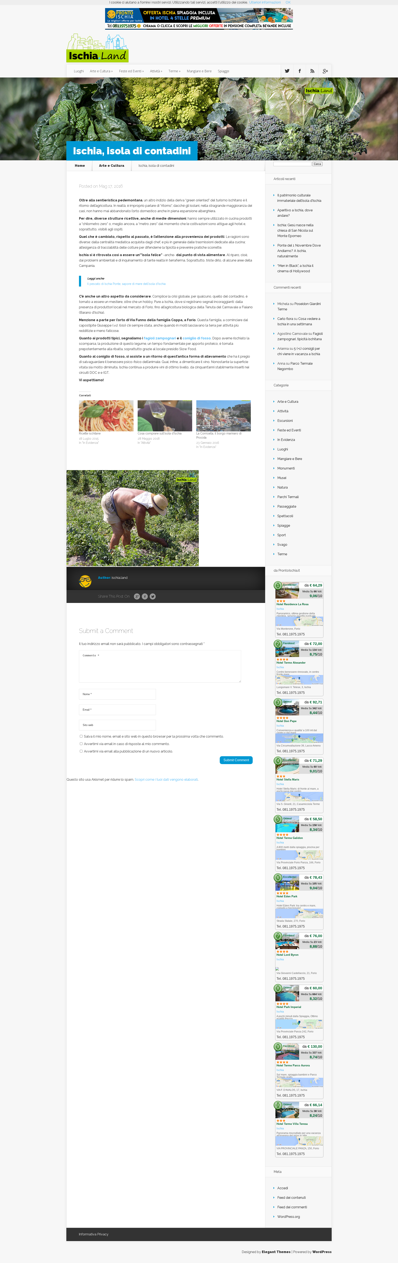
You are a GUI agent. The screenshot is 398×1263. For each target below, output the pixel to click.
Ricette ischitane (90, 433)
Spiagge (223, 71)
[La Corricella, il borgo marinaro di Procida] (223, 415)
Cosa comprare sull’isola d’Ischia (160, 433)
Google (137, 596)
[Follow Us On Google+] (325, 71)
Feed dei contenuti (291, 1198)
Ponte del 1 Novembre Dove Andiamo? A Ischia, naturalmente (299, 250)
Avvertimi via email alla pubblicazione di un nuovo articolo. (128, 751)
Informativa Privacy (93, 1234)
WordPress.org (288, 1217)
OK (288, 2)
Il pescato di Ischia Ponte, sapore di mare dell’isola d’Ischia (126, 284)
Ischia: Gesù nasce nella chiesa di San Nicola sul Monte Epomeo (295, 230)
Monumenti (286, 468)
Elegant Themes (276, 1252)
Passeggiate (286, 506)
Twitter (152, 596)
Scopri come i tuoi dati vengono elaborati (166, 780)
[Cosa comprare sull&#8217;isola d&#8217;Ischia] (165, 415)
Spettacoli (285, 516)
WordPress (322, 1252)
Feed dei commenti (292, 1207)
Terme (173, 71)
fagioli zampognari (160, 338)
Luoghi (79, 71)
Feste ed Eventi (130, 71)
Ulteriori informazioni (265, 2)
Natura (282, 487)
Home (80, 165)
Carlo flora (285, 319)
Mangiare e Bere (199, 71)
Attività (155, 71)
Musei (281, 478)
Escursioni (285, 421)
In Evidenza (286, 440)
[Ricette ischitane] (106, 415)
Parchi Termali (288, 497)
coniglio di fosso (197, 338)
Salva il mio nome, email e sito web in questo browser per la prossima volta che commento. (154, 736)
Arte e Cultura (100, 71)
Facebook (145, 596)
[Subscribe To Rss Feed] (312, 71)
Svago (282, 545)
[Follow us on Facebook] (300, 71)
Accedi (282, 1188)
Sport (281, 535)
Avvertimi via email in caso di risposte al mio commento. (127, 744)
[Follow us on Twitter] (287, 71)
